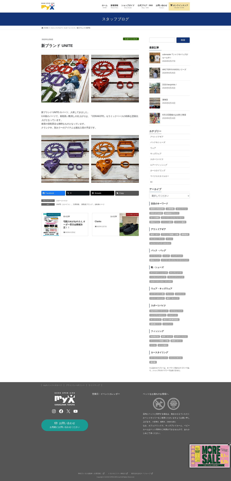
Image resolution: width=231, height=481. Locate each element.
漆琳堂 (165, 100)
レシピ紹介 (163, 345)
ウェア (153, 148)
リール (153, 345)
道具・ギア (155, 234)
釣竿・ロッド (167, 337)
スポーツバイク (131, 39)
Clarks (98, 221)
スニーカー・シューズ (159, 273)
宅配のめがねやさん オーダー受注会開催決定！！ (74, 224)
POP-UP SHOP (156, 213)
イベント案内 (180, 222)
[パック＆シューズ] (129, 223)
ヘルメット (173, 315)
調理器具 (185, 234)
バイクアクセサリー (158, 315)
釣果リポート (176, 341)
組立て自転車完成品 (171, 320)
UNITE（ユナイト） (63, 204)
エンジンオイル (175, 358)
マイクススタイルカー (159, 176)
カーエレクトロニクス (159, 358)
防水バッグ (155, 260)
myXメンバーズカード (52, 385)
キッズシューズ (175, 273)
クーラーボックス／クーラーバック (175, 260)
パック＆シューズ (157, 142)
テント (169, 239)
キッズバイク (155, 320)
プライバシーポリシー (75, 385)
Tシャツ (170, 294)
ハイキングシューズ (158, 277)
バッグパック (177, 256)
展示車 (153, 362)
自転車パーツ (99, 204)
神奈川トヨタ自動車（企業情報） (90, 473)
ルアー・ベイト (180, 337)
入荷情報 (76, 204)
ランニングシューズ (176, 277)
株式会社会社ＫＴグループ (141, 473)
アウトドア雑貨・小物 (170, 234)
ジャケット (180, 294)
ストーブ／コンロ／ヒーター (172, 218)
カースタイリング (157, 170)
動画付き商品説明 (157, 209)
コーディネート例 (157, 294)
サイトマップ (94, 385)
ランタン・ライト (157, 239)
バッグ (166, 256)
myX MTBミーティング (159, 311)
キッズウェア (155, 153)
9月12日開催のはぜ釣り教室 (174, 115)
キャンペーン (181, 209)
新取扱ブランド (87, 204)
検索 (183, 40)
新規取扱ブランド (171, 213)
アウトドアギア (156, 137)
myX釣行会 (155, 337)
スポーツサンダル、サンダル (161, 281)
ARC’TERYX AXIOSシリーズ (174, 69)
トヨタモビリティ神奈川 (117, 473)
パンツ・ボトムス (157, 298)
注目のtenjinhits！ (169, 85)
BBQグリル (155, 222)
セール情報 (155, 218)
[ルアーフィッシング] (51, 223)
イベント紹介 (167, 222)
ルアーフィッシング (158, 165)
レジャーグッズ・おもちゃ (160, 243)
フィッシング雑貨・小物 (159, 341)
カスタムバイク (176, 311)
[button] (64, 425)
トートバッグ (155, 256)
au (151, 182)
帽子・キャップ (172, 298)
